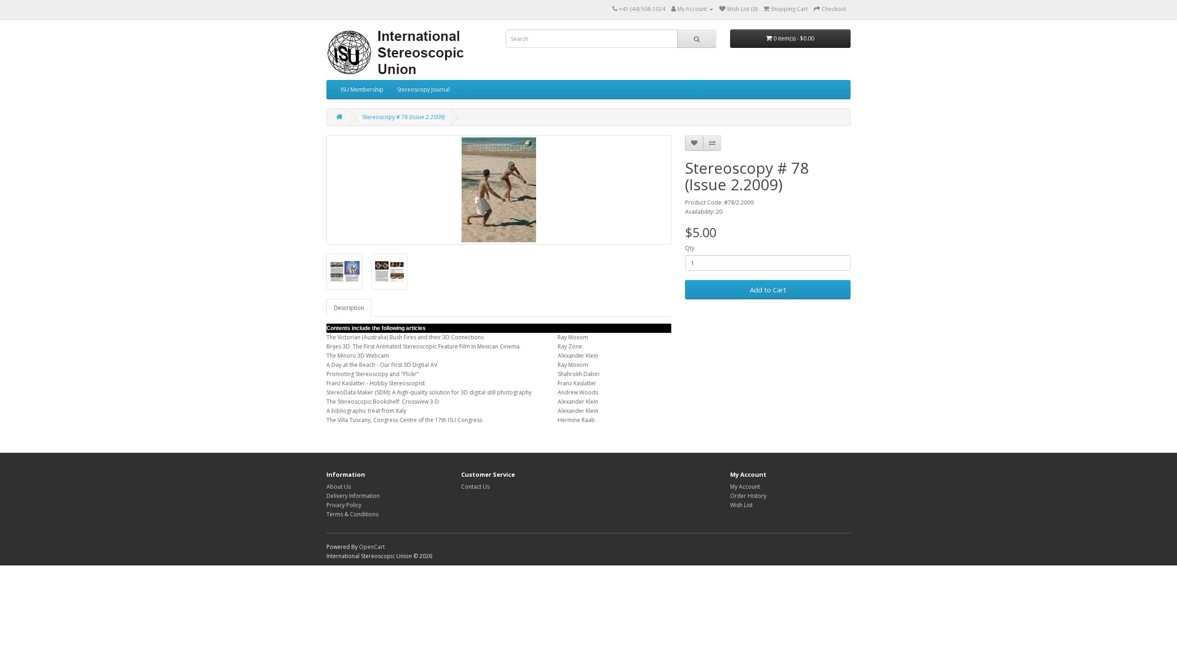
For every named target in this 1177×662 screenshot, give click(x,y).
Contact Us (475, 487)
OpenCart (372, 547)
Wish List (741, 505)
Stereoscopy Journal (423, 89)
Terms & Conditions (352, 514)
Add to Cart (768, 289)
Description (349, 308)
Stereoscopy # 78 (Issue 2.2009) (403, 117)
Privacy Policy (343, 505)
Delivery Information (353, 496)
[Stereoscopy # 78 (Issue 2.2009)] (498, 190)
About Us (338, 487)
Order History (748, 496)
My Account (745, 487)
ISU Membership (362, 89)
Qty (689, 248)
